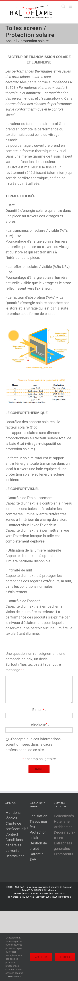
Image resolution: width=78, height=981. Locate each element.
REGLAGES (14, 976)
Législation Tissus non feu (38, 821)
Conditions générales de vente (14, 845)
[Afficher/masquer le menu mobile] (71, 6)
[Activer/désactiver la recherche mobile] (63, 6)
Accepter (41, 957)
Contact (11, 834)
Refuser (65, 957)
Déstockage (14, 856)
